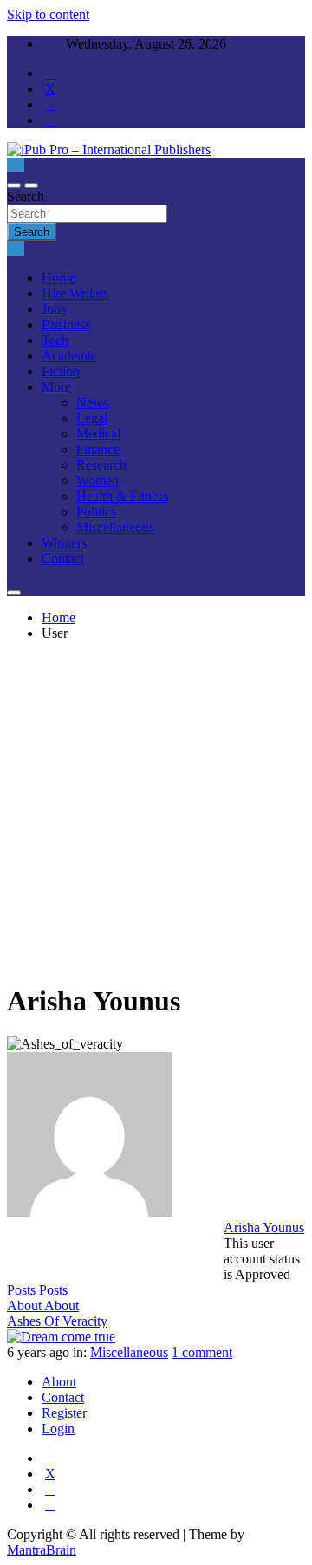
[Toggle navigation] (14, 185)
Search (25, 196)
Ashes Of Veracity (57, 1321)
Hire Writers (75, 293)
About (59, 1381)
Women (97, 480)
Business (66, 324)
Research (101, 465)
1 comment (202, 1352)
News (92, 402)
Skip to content (48, 14)
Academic (69, 355)
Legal (91, 418)
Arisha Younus (264, 1227)
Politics (96, 511)
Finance (98, 449)
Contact (63, 558)
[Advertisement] (156, 811)
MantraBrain (41, 1549)
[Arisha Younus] (89, 1212)
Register (64, 1413)
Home (58, 277)
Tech (55, 340)
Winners (64, 543)
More (56, 387)
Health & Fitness (122, 496)
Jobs (54, 309)
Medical (98, 433)
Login (58, 1428)
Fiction (61, 371)
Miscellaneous (115, 527)
